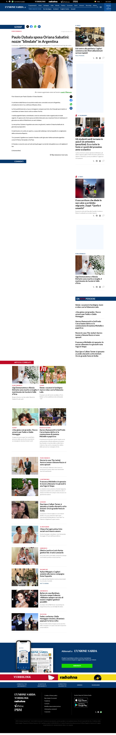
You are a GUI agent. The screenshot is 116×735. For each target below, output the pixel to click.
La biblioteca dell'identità (62, 685)
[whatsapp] (12, 1)
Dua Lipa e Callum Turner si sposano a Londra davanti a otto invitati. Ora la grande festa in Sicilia (89, 353)
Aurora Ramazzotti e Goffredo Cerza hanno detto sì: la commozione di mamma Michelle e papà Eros (89, 324)
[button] (27, 26)
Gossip (18, 27)
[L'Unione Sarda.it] (15, 7)
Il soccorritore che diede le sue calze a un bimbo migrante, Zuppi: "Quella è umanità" (88, 204)
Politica (63, 5)
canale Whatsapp (66, 92)
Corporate (47, 712)
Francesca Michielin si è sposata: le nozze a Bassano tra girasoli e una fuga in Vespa (89, 344)
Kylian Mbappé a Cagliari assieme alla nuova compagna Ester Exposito (52, 574)
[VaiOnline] (65, 1)
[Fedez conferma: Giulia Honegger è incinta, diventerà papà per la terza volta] (25, 622)
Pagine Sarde (96, 685)
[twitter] (7, 1)
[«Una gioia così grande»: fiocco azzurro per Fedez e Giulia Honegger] (25, 417)
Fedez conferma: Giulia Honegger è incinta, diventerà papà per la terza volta (52, 618)
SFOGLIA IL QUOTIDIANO (107, 7)
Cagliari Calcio (64, 9)
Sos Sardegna (47, 9)
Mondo (57, 5)
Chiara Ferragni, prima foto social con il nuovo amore (51, 530)
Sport (75, 5)
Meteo (95, 5)
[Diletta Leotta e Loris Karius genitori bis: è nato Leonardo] (25, 556)
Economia (69, 5)
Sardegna (46, 5)
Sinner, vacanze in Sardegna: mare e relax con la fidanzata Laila (89, 306)
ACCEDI (108, 1)
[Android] (88, 705)
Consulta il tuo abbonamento (22, 685)
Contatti (46, 703)
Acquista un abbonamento (42, 685)
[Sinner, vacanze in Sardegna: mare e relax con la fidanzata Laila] (53, 375)
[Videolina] (40, 1)
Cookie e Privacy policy (50, 695)
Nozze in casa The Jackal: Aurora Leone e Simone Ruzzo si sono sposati (88, 335)
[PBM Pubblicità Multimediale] (75, 1)
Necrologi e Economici (50, 698)
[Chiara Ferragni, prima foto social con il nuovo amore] (25, 534)
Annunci (81, 5)
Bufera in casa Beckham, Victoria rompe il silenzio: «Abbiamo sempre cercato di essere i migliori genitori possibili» (51, 597)
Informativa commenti (50, 709)
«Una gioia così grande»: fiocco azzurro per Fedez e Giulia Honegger (88, 314)
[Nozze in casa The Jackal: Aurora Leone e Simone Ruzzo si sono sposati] (25, 466)
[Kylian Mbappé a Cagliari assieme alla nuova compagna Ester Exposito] (25, 577)
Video (40, 5)
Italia (52, 5)
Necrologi (88, 5)
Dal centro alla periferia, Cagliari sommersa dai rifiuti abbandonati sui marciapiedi (89, 50)
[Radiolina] (53, 1)
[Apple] (88, 700)
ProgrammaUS (32, 5)
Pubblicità (47, 701)
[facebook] (9, 1)
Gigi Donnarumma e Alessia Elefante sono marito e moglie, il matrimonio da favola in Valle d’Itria (88, 280)
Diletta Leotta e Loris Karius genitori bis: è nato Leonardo (52, 551)
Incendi (73, 9)
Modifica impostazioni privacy (52, 706)
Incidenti (56, 9)
